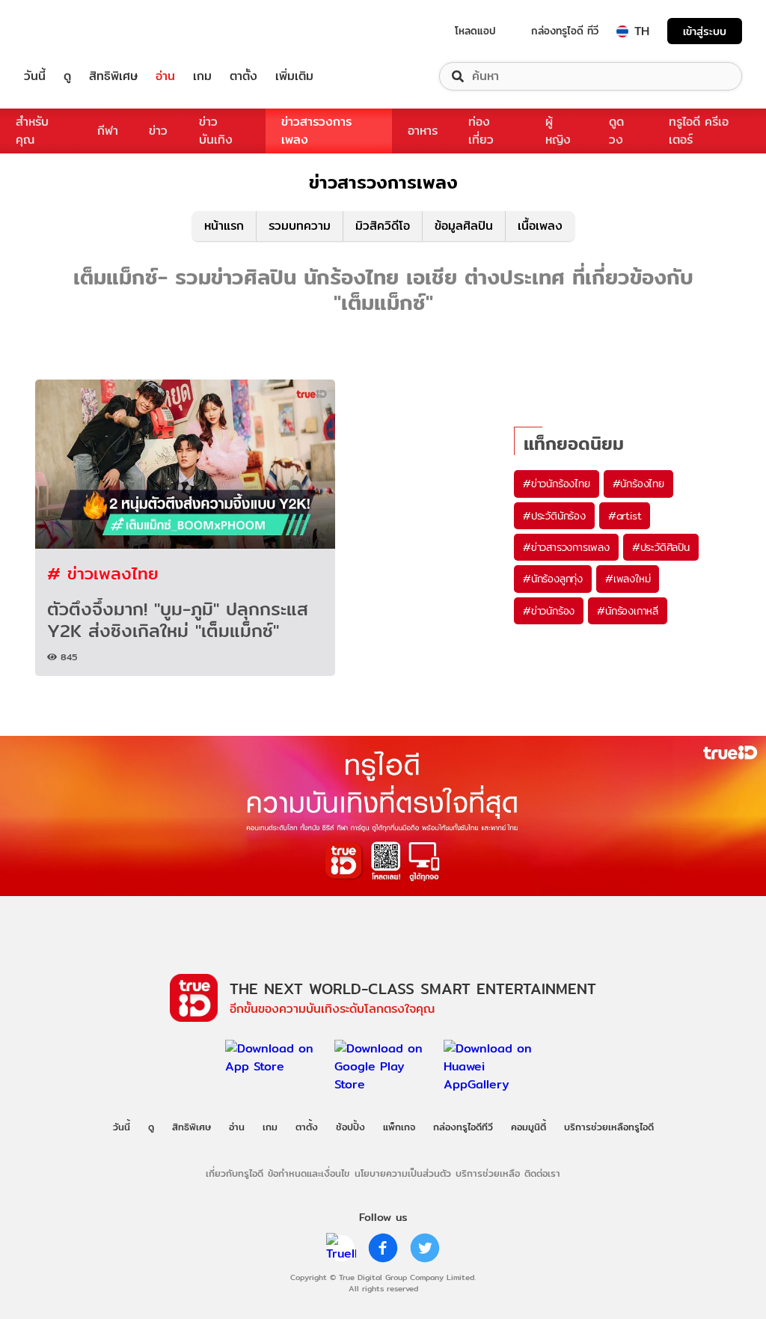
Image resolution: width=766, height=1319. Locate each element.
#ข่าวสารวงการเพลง (566, 547)
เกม (202, 76)
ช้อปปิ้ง (350, 1126)
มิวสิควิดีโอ (382, 225)
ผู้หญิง (558, 130)
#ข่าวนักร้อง (548, 611)
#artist (625, 516)
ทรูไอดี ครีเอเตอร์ (699, 130)
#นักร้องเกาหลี (627, 611)
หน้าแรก (224, 225)
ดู (67, 76)
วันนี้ (35, 76)
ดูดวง (616, 130)
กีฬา (107, 130)
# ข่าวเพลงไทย (103, 573)
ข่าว (158, 130)
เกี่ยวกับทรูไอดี (234, 1173)
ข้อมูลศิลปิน (464, 225)
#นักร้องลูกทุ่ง (553, 578)
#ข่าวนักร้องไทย (556, 483)
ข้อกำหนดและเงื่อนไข (308, 1173)
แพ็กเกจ (399, 1126)
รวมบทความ (300, 225)
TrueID (69, 31)
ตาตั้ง (243, 76)
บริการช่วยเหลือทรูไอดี (609, 1126)
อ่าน (165, 76)
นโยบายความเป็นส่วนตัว (403, 1173)
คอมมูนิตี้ (528, 1126)
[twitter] (425, 1248)
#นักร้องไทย (638, 483)
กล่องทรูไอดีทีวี (463, 1126)
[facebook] (383, 1248)
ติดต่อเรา (542, 1173)
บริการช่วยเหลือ (488, 1173)
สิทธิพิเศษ (113, 76)
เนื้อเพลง (540, 225)
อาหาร (423, 130)
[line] (341, 1248)
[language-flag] (622, 31)
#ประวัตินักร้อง (554, 516)
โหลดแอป (475, 30)
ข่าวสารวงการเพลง (316, 130)
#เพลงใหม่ (627, 578)
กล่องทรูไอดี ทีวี (564, 30)
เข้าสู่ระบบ (704, 31)
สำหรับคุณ (32, 130)
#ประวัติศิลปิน (661, 547)
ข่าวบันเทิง (216, 130)
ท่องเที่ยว (481, 130)
